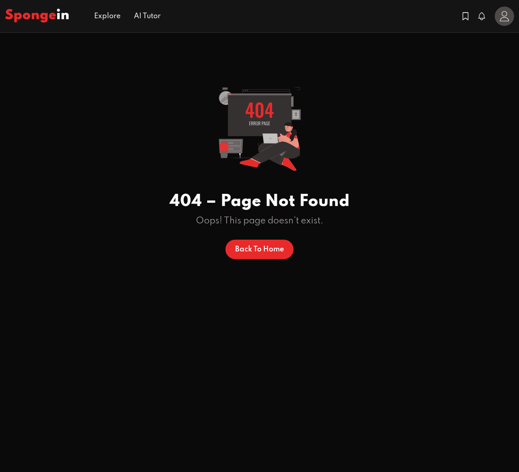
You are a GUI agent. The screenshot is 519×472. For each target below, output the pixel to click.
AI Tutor (147, 16)
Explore (107, 16)
